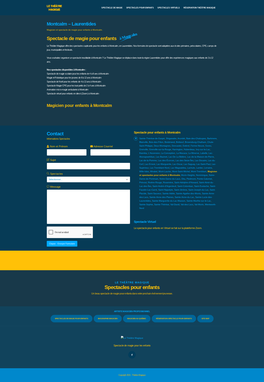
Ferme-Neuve (197, 146)
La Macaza (181, 153)
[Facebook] (132, 354)
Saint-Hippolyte (165, 190)
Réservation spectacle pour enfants (174, 318)
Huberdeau (189, 149)
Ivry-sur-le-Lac (203, 149)
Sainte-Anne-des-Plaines (161, 197)
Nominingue (202, 175)
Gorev (208, 146)
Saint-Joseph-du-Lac (198, 190)
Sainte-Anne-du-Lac (184, 197)
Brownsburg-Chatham (195, 142)
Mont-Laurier (165, 171)
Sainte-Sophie (146, 204)
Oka (183, 179)
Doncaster (177, 146)
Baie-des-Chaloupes (196, 138)
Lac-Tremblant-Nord (159, 168)
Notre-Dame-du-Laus (170, 179)
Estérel (186, 146)
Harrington (177, 149)
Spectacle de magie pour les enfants (132, 345)
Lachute (191, 168)
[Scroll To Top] (258, 378)
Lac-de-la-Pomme (148, 160)
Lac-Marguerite (163, 164)
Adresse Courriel (103, 146)
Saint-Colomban (185, 186)
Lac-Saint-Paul (203, 164)
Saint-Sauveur (154, 193)
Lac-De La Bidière (177, 157)
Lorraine (208, 168)
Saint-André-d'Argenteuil (164, 186)
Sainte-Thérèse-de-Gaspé (152, 138)
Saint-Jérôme (180, 190)
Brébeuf (180, 142)
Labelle (203, 153)
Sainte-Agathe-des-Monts (188, 193)
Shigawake (171, 138)
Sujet (52, 160)
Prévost (143, 182)
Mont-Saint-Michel (181, 171)
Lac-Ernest (150, 164)
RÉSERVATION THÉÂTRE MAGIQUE (199, 8)
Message (55, 186)
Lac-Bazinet (161, 157)
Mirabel (153, 171)
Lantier (199, 168)
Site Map (205, 318)
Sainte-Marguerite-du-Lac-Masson (168, 201)
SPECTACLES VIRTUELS (168, 8)
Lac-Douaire (201, 160)
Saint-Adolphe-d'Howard (186, 182)
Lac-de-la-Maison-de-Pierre (200, 157)
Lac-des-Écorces (166, 160)
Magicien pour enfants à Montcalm (79, 106)
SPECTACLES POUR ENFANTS (140, 8)
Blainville (143, 142)
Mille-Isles (144, 171)
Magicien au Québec (136, 318)
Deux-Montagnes (162, 146)
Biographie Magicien (107, 318)
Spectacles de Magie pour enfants (71, 318)
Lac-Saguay (189, 164)
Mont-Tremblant (198, 171)
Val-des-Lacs (187, 204)
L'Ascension (154, 153)
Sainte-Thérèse (161, 204)
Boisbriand (170, 142)
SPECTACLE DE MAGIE (111, 8)
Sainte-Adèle (168, 193)
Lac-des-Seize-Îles (185, 160)
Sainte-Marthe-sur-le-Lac (199, 201)
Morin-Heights (188, 175)
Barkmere (212, 138)
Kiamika (143, 153)
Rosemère (168, 182)
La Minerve (193, 153)
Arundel (181, 138)
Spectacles (56, 173)
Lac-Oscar (177, 164)
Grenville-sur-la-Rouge (160, 149)
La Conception (168, 153)
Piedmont (191, 179)
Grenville (143, 149)
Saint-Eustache (201, 186)
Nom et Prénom (58, 146)
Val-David (175, 204)
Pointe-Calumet (204, 179)
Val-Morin (199, 204)
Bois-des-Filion (156, 142)
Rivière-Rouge (155, 182)
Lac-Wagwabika (178, 168)
